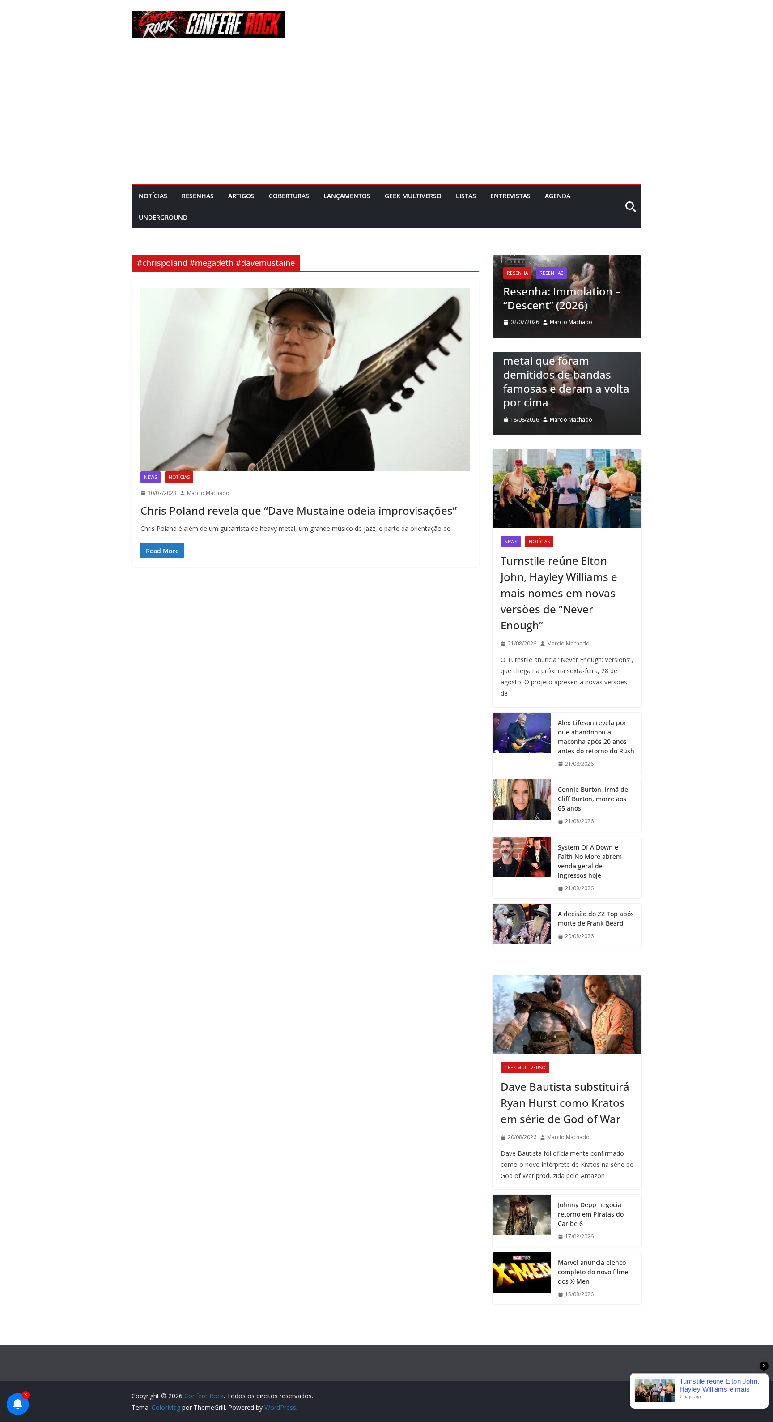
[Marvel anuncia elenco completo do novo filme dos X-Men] (522, 1278)
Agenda (557, 196)
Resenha (494, 273)
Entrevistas (510, 196)
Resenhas (198, 196)
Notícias (153, 196)
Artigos (241, 196)
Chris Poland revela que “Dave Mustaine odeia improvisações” (298, 510)
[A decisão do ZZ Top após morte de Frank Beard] (522, 925)
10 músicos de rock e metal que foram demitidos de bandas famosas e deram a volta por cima (560, 374)
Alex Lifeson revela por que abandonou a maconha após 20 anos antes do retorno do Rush (596, 736)
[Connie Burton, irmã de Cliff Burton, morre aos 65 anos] (522, 805)
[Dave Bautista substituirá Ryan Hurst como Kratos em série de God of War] (567, 1014)
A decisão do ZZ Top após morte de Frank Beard (596, 918)
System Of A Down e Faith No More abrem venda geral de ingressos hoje (590, 861)
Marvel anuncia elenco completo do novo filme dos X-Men (593, 1271)
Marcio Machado (208, 493)
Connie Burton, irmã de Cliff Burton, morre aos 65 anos (593, 798)
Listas (466, 196)
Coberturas (289, 196)
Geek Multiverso (413, 196)
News (150, 477)
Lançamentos (346, 196)
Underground (163, 217)
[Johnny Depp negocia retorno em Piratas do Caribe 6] (522, 1221)
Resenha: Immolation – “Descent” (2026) (539, 298)
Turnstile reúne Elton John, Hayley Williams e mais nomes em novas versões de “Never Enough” (559, 592)
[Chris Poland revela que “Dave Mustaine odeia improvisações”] (305, 379)
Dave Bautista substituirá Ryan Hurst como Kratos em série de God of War (565, 1102)
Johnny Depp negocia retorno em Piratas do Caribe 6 (591, 1214)
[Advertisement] (386, 116)
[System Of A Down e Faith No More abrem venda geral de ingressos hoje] (522, 868)
